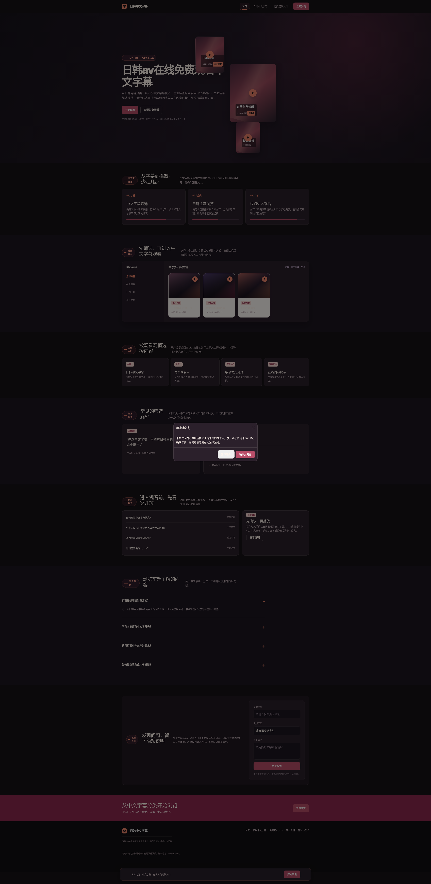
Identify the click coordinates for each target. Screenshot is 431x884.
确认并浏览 (245, 454)
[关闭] (253, 428)
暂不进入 (226, 454)
